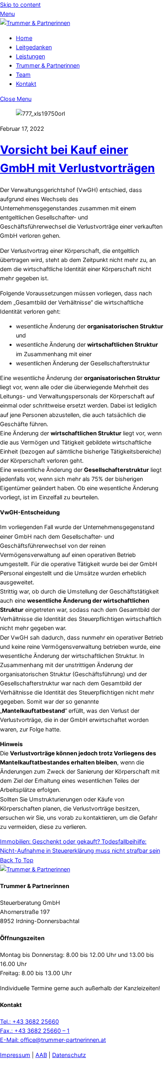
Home (24, 38)
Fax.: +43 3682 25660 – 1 (35, 1030)
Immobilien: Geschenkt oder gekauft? (50, 841)
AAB (41, 1054)
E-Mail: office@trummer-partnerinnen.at (53, 1039)
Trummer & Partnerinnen (48, 65)
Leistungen (30, 56)
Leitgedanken (34, 47)
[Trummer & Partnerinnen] (35, 22)
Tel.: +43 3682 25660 (29, 1021)
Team (23, 74)
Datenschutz (69, 1054)
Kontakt (26, 83)
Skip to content (20, 4)
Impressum (15, 1054)
